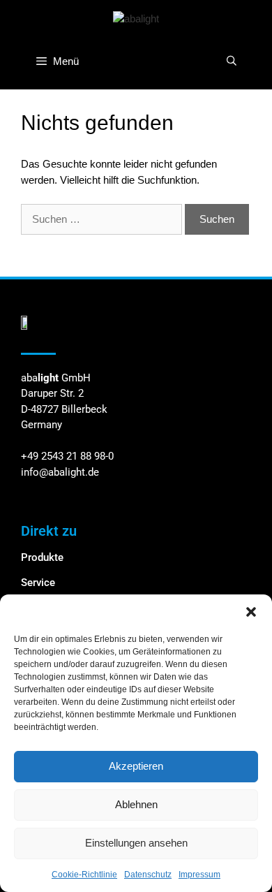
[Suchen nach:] (103, 219)
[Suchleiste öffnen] (231, 61)
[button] (251, 612)
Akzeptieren (136, 766)
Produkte (42, 557)
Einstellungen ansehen (136, 843)
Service (38, 582)
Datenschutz (148, 874)
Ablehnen (136, 804)
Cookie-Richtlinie (84, 874)
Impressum (199, 874)
